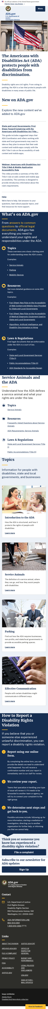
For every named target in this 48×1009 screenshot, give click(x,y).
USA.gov (24, 975)
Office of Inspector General (25, 951)
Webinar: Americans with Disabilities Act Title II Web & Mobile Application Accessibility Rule (21, 167)
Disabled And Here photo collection (15, 999)
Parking (12, 270)
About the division (10, 944)
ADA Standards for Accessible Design (25, 368)
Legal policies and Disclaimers (27, 968)
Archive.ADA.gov (9, 948)
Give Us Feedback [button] (36, 1006)
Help (4, 197)
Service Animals (16, 265)
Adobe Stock (7, 997)
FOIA (4, 963)
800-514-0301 (13, 923)
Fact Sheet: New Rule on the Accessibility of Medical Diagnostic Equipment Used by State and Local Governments (27, 317)
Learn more (10, 533)
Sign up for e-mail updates (27, 981)
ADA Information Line (18, 920)
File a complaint (24, 852)
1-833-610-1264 (14, 926)
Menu (40, 9)
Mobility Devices (16, 275)
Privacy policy (8, 958)
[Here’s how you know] (24, 3)
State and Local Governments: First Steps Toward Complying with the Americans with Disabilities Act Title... (20, 129)
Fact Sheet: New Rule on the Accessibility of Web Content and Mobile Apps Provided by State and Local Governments (27, 306)
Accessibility (8, 968)
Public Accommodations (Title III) (23, 363)
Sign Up (24, 869)
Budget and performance (27, 959)
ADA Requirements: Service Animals (23, 431)
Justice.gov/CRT (28, 944)
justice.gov (7, 973)
